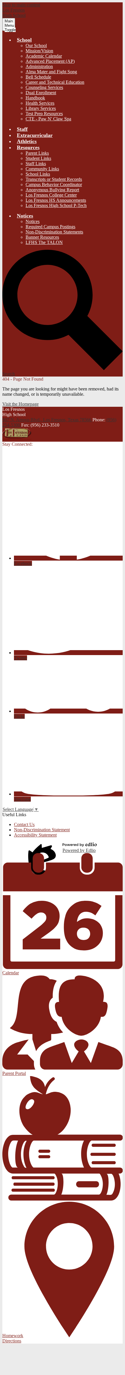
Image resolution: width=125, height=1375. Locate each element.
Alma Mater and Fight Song (51, 71)
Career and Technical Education (55, 82)
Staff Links (36, 163)
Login (43, 847)
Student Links (38, 158)
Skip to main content (21, 4)
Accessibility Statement (35, 834)
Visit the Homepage (20, 404)
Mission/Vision (39, 50)
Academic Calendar (44, 55)
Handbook (35, 97)
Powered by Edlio (79, 850)
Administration (39, 66)
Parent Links (37, 153)
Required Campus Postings (50, 226)
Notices (33, 221)
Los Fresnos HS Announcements (56, 200)
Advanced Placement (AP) (50, 61)
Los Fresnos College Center (51, 194)
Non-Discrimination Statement (42, 829)
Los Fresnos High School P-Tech (56, 205)
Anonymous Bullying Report (52, 189)
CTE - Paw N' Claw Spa (48, 118)
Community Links (42, 168)
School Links (38, 174)
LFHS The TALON (44, 242)
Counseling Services (44, 87)
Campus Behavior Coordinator (54, 184)
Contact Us (24, 824)
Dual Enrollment (41, 92)
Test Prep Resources (44, 113)
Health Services (40, 103)
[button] (24, 40)
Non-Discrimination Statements (54, 231)
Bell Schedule (38, 76)
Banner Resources (42, 237)
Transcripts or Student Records (54, 179)
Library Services (41, 108)
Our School (36, 45)
